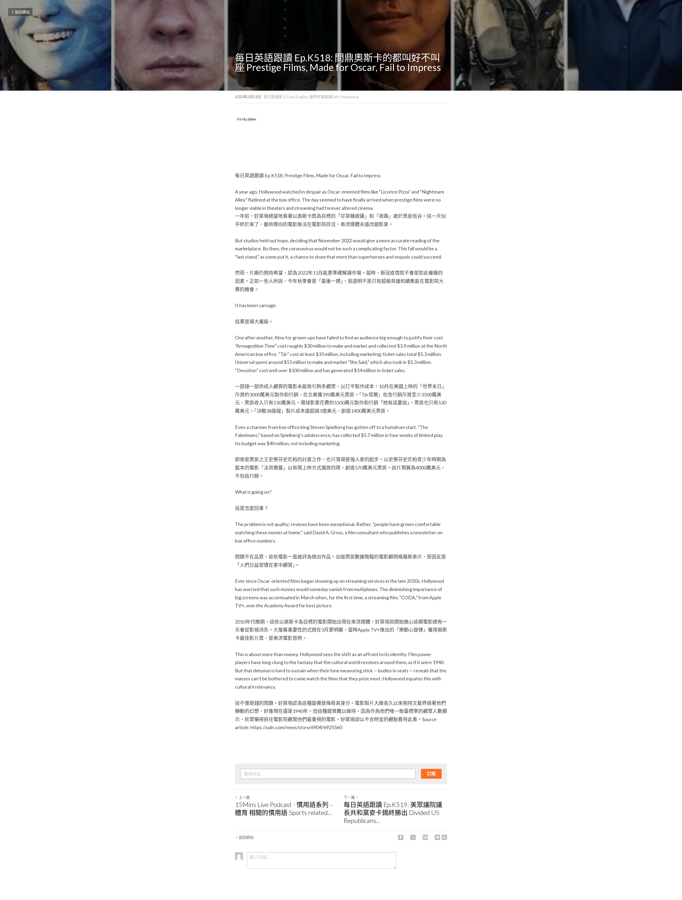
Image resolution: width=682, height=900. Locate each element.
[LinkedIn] (425, 837)
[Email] (437, 837)
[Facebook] (400, 837)
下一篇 (349, 797)
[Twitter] (413, 837)
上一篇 (244, 797)
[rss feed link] (444, 837)
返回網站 (22, 12)
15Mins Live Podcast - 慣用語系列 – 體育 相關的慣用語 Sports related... (284, 808)
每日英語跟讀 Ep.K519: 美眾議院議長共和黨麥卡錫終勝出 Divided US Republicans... (393, 812)
